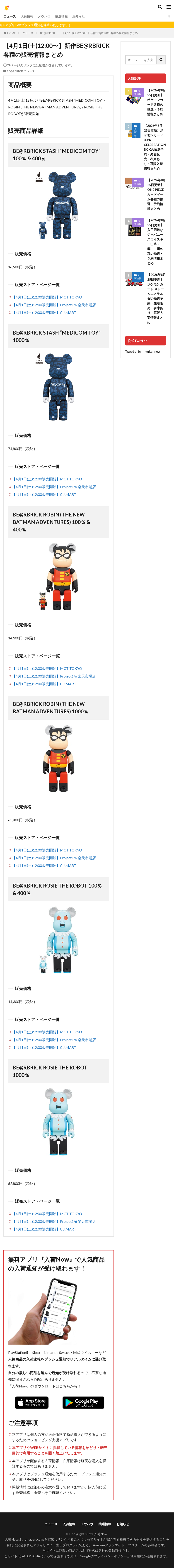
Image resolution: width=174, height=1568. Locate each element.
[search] (161, 59)
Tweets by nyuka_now (142, 351)
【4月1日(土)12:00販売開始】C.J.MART (44, 312)
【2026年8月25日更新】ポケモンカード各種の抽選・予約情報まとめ (156, 102)
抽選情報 (61, 16)
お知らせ (78, 16)
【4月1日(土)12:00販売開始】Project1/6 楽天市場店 (54, 305)
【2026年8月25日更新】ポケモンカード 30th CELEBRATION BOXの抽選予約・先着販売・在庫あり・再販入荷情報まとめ (155, 147)
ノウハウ (44, 16)
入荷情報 (27, 16)
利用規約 (136, 1556)
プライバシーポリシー (110, 1556)
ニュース (9, 16)
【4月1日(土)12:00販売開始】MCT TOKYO (47, 297)
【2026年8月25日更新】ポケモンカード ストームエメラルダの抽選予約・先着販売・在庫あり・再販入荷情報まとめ (156, 298)
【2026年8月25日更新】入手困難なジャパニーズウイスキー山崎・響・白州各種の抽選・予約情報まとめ (156, 241)
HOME (11, 33)
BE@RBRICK (47, 33)
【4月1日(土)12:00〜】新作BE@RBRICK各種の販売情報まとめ (100, 33)
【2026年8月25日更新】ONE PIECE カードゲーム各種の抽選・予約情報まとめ (156, 194)
